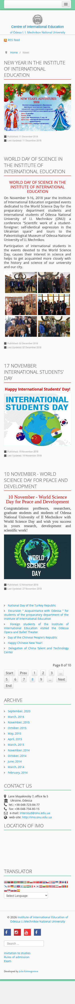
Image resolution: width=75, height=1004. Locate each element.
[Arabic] (15, 882)
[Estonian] (56, 882)
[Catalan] (34, 882)
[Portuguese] (63, 886)
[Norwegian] (53, 886)
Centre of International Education (37, 27)
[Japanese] (34, 886)
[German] (12, 886)
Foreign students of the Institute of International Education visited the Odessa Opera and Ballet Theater (36, 628)
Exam (7, 961)
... (60, 673)
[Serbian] (8, 890)
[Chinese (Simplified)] (37, 882)
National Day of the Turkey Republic (31, 605)
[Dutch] (53, 882)
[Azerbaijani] (21, 882)
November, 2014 (18, 750)
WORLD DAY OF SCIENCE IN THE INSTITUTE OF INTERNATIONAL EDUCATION (34, 164)
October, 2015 (16, 728)
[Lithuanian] (44, 886)
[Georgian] (8, 886)
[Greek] (15, 886)
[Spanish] (18, 890)
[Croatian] (44, 882)
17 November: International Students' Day (34, 371)
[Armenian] (18, 882)
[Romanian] (66, 886)
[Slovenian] (15, 890)
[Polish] (60, 886)
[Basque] (24, 882)
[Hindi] (24, 886)
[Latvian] (40, 886)
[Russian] (5, 890)
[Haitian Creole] (18, 886)
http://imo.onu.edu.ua (37, 817)
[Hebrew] (21, 886)
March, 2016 (15, 717)
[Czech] (47, 882)
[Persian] (56, 886)
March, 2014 (15, 767)
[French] (66, 882)
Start (9, 673)
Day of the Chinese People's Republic (32, 637)
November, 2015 (18, 722)
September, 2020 (18, 711)
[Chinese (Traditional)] (40, 882)
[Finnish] (63, 882)
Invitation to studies (17, 953)
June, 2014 (14, 761)
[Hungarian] (28, 886)
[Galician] (5, 886)
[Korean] (37, 886)
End (9, 686)
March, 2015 (15, 745)
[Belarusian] (28, 882)
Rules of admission (16, 957)
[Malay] (50, 886)
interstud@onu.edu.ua (35, 813)
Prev (23, 673)
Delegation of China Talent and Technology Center (36, 650)
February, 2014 (17, 772)
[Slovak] (12, 890)
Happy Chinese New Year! (24, 643)
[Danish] (50, 882)
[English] (5, 882)
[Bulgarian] (31, 882)
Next (61, 679)
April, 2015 (14, 739)
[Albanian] (12, 882)
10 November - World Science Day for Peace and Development (36, 480)
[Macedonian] (47, 886)
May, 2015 (14, 733)
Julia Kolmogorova (28, 971)
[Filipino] (60, 882)
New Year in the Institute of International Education (34, 68)
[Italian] (31, 886)
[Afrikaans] (8, 882)
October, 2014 (16, 756)
